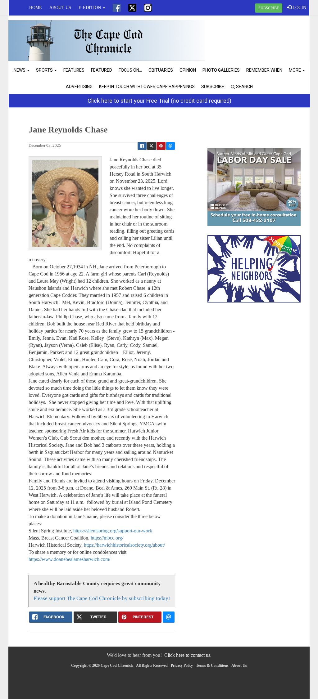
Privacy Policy (182, 665)
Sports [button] (45, 70)
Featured (101, 70)
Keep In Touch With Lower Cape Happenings (147, 86)
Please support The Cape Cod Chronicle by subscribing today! (102, 598)
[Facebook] (117, 8)
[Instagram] (148, 8)
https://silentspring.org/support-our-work (112, 530)
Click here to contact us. (187, 655)
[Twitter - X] (132, 8)
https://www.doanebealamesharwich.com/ (69, 559)
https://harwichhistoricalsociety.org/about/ (124, 545)
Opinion (187, 70)
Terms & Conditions (212, 665)
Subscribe (212, 86)
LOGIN (298, 7)
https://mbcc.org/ (107, 537)
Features (73, 70)
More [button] (295, 70)
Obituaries (160, 70)
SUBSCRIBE (268, 8)
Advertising (79, 86)
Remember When (264, 70)
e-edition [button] (90, 7)
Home (35, 7)
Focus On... (130, 70)
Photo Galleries (221, 70)
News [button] (20, 70)
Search (244, 86)
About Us (60, 7)
